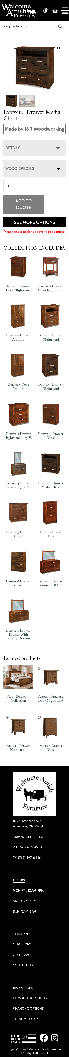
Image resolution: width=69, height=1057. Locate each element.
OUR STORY (22, 944)
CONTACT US (23, 965)
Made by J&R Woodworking (35, 129)
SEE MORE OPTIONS (34, 222)
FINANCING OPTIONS (28, 1009)
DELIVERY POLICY (25, 1019)
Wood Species (19, 168)
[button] (59, 48)
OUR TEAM (21, 955)
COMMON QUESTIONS (30, 998)
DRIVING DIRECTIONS (28, 837)
